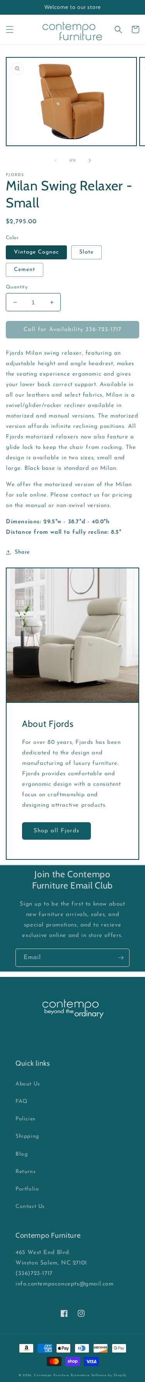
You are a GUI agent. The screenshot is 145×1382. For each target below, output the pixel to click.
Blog (21, 1154)
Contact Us (30, 1206)
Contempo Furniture (51, 1375)
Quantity (16, 287)
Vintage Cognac (36, 252)
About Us (27, 1084)
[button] (9, 29)
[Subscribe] (120, 958)
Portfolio (27, 1189)
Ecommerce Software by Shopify (98, 1375)
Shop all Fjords (56, 831)
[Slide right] (89, 160)
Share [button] (22, 552)
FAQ (21, 1101)
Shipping (27, 1136)
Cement (24, 270)
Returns (25, 1172)
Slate (86, 252)
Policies (25, 1119)
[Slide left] (55, 160)
